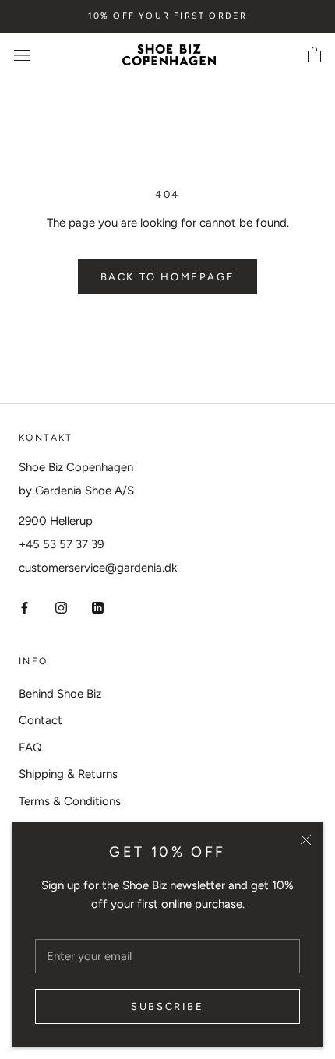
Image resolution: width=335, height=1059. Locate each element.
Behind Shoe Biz (60, 694)
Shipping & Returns (68, 774)
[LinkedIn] (98, 607)
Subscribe (167, 1006)
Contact (40, 720)
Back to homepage (167, 277)
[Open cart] (314, 55)
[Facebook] (24, 607)
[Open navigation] (22, 55)
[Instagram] (61, 607)
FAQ (30, 748)
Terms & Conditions (70, 801)
